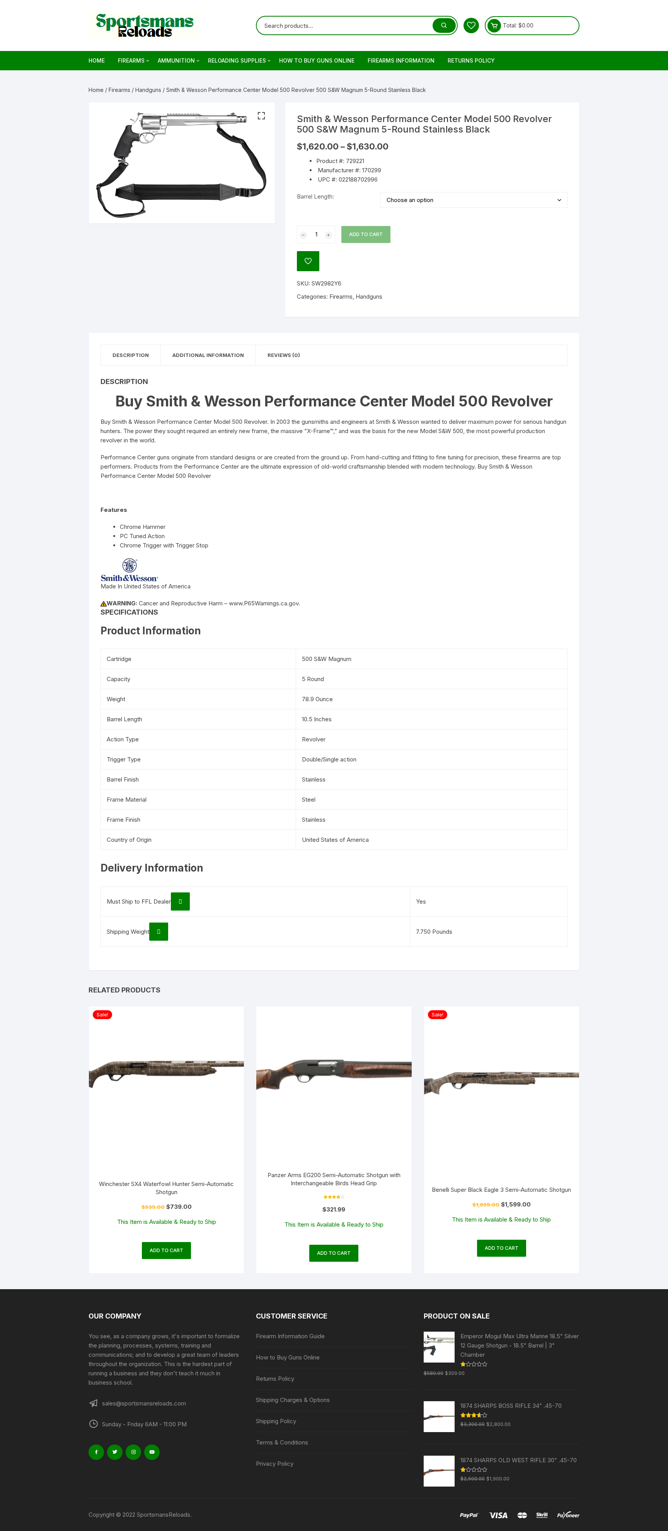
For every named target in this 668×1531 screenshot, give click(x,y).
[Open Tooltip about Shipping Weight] (158, 932)
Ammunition (176, 60)
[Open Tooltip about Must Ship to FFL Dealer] (180, 901)
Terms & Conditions (282, 1442)
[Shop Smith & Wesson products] (129, 569)
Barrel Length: (315, 196)
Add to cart (366, 234)
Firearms (131, 60)
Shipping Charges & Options (293, 1400)
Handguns (148, 90)
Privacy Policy (274, 1463)
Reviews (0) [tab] (284, 355)
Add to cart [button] (166, 1250)
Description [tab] (130, 355)
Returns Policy (471, 60)
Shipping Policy (276, 1421)
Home (97, 60)
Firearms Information (401, 60)
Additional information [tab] (208, 355)
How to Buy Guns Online (316, 60)
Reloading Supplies (237, 60)
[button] (261, 116)
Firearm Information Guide (290, 1336)
